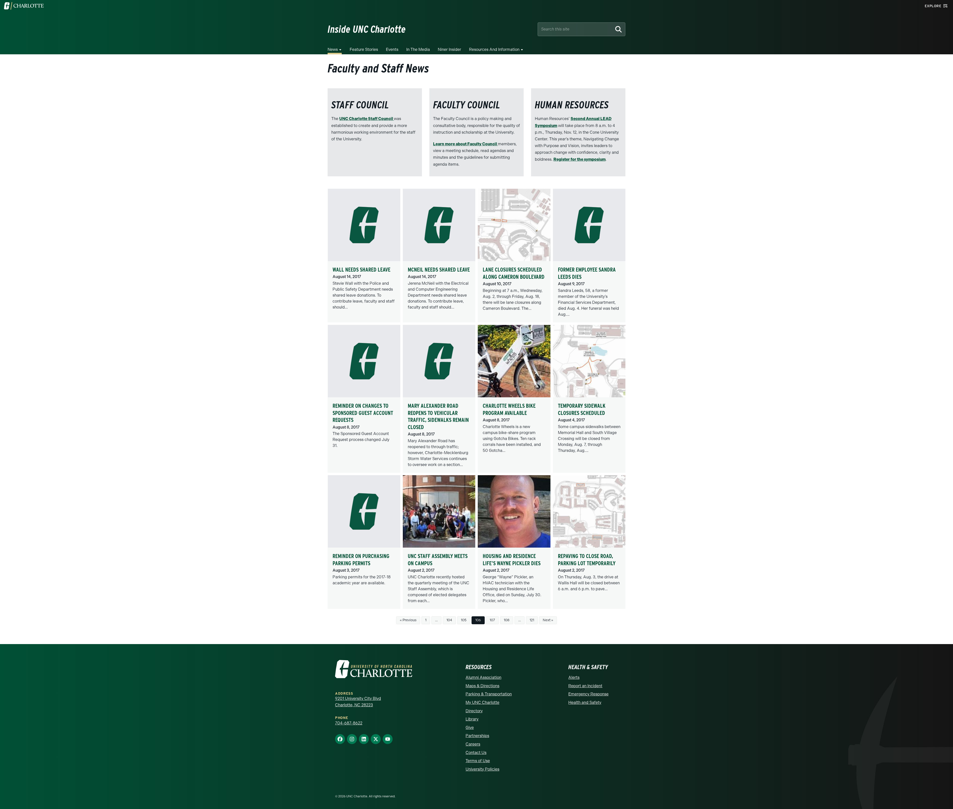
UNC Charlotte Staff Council (366, 118)
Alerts (573, 677)
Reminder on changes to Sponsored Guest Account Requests (363, 413)
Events (392, 49)
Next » (548, 620)
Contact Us (476, 752)
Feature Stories (364, 49)
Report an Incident (585, 686)
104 (449, 620)
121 (532, 620)
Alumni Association (483, 677)
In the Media (418, 49)
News (333, 49)
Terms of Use (478, 760)
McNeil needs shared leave (439, 269)
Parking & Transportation (489, 694)
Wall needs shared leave (361, 269)
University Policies (482, 769)
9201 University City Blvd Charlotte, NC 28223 (358, 701)
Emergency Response (588, 694)
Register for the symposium (579, 159)
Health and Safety (584, 702)
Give (470, 727)
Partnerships (477, 735)
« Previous (408, 620)
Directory (474, 711)
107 (492, 620)
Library (472, 719)
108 (507, 620)
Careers (473, 744)
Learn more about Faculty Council (465, 144)
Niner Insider (449, 49)
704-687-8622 (348, 723)
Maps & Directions (482, 686)
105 (464, 620)
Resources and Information (494, 49)
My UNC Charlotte (482, 702)
